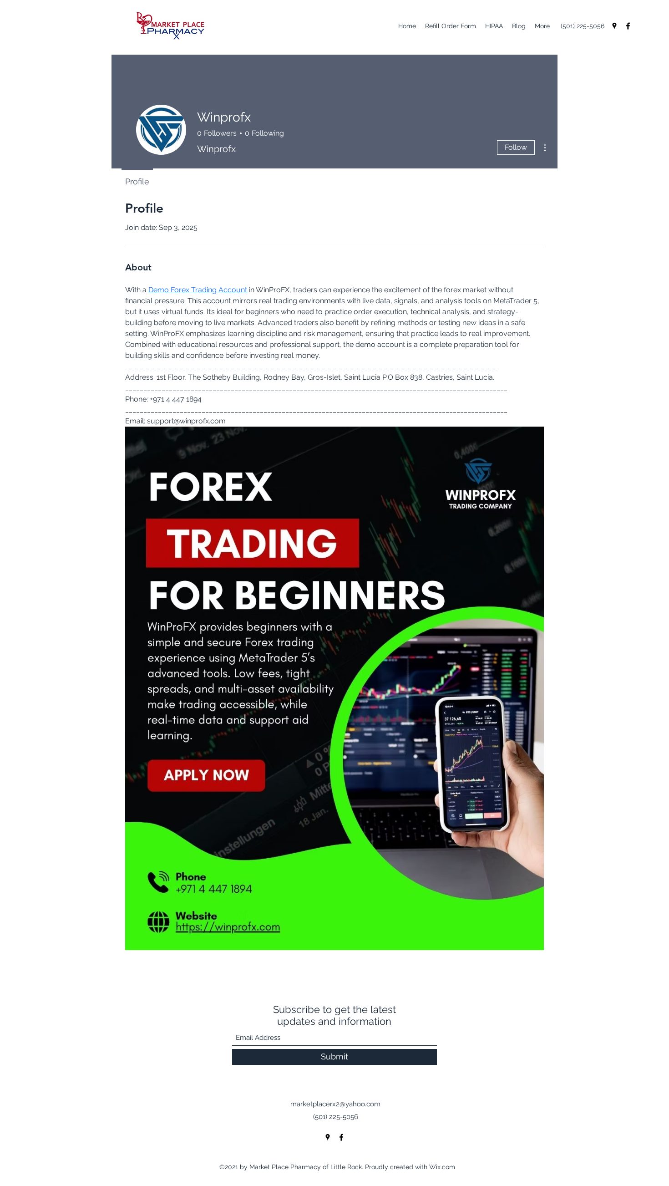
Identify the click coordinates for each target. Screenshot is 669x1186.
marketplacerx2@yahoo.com (335, 1104)
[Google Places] (614, 26)
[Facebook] (628, 26)
